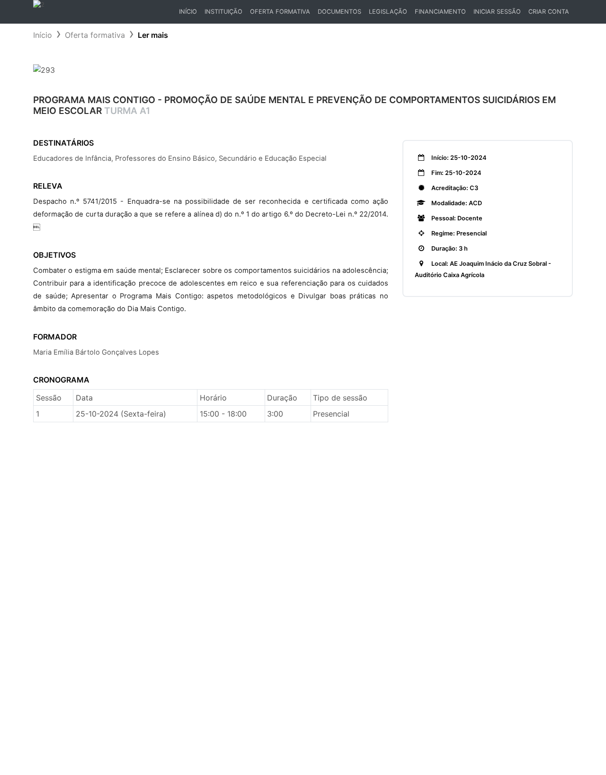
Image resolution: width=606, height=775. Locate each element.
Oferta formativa (95, 35)
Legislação (388, 11)
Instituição (223, 11)
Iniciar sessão (497, 11)
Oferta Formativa (280, 11)
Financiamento (440, 11)
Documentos (339, 11)
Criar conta (548, 11)
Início (189, 14)
